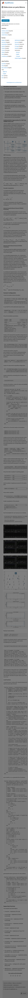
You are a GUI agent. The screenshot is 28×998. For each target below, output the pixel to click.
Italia (3, 54)
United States (5, 34)
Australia (4, 63)
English (17, 54)
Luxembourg (4, 56)
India (3, 65)
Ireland (3, 52)
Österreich (17, 44)
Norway (16, 42)
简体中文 (5, 71)
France (3, 50)
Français (18, 56)
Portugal (17, 46)
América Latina (5, 30)
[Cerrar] (26, 3)
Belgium (3, 40)
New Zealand (4, 67)
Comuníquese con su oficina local (14, 82)
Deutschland (4, 44)
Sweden (16, 48)
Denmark (4, 42)
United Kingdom (18, 58)
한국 (3, 77)
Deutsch (18, 52)
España (3, 46)
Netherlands (17, 40)
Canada (3, 32)
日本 (3, 75)
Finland (3, 48)
